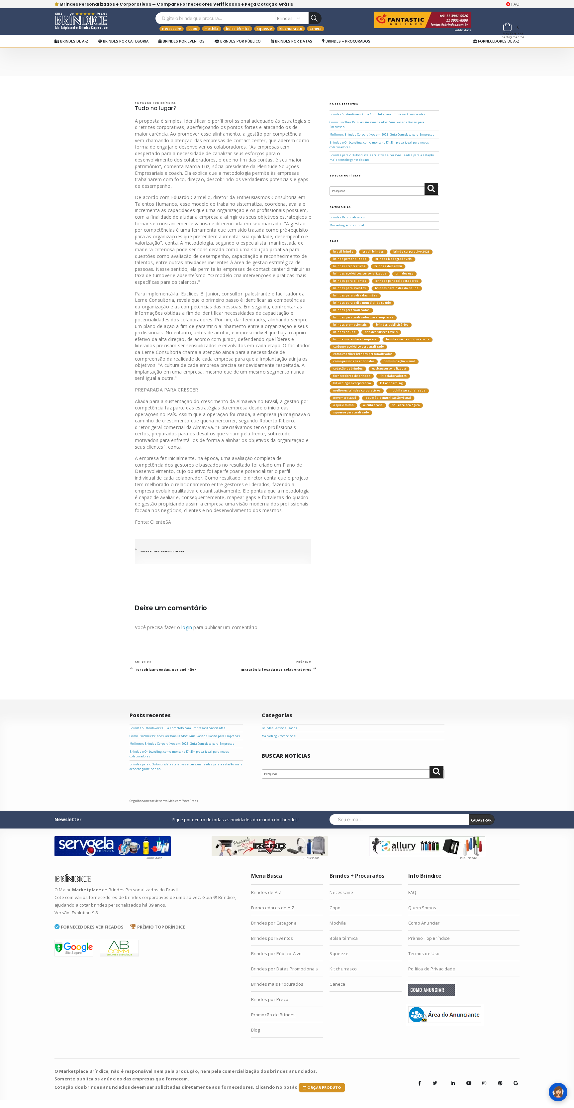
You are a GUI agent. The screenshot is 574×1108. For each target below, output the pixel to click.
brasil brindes (373, 252)
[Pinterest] (498, 1078)
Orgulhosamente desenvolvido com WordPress (164, 801)
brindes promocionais (350, 325)
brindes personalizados (351, 310)
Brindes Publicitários (392, 325)
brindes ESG (404, 274)
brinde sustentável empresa (355, 339)
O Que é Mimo (343, 405)
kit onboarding (391, 383)
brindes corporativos (349, 266)
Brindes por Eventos (183, 41)
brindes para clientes (349, 281)
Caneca (316, 28)
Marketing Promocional (163, 551)
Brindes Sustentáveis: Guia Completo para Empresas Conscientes (377, 114)
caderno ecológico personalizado (358, 347)
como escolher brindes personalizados (362, 354)
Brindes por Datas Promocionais (284, 969)
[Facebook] (420, 1083)
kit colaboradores (393, 376)
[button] (510, 28)
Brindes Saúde (344, 332)
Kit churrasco (291, 28)
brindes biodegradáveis (393, 259)
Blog (255, 1030)
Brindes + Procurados (347, 41)
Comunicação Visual (399, 361)
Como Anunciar (424, 923)
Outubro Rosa (373, 405)
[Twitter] (435, 1083)
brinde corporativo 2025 (411, 252)
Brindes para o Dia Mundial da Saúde (362, 303)
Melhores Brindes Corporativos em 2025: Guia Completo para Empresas (382, 135)
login (186, 627)
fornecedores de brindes (351, 376)
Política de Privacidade (431, 969)
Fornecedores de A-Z (498, 41)
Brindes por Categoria (125, 41)
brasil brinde (343, 252)
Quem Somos (422, 908)
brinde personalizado (349, 259)
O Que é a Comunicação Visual (388, 398)
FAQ (515, 4)
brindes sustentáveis (381, 332)
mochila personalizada (408, 390)
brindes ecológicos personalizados (359, 274)
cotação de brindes (348, 369)
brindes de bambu (388, 266)
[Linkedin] (451, 1078)
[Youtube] (466, 1078)
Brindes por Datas (293, 41)
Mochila (211, 28)
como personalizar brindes (353, 361)
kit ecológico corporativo (352, 383)
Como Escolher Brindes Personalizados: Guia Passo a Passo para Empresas (185, 736)
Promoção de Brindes (273, 1015)
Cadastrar (481, 820)
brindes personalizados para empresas (363, 317)
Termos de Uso (424, 953)
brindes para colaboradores (396, 281)
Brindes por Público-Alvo (276, 953)
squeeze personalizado (351, 412)
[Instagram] (482, 1078)
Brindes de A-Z (73, 41)
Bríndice (168, 102)
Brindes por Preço (269, 999)
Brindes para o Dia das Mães (355, 295)
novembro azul (344, 398)
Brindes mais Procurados (277, 984)
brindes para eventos (349, 288)
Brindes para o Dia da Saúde (396, 288)
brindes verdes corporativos (407, 339)
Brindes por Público (240, 41)
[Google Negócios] (514, 1078)
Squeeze (264, 28)
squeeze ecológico (406, 405)
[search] (315, 18)
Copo (192, 28)
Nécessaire (171, 28)
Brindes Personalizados (347, 217)
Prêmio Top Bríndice (429, 938)
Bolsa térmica (238, 28)
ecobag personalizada (389, 369)
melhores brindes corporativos (356, 390)
